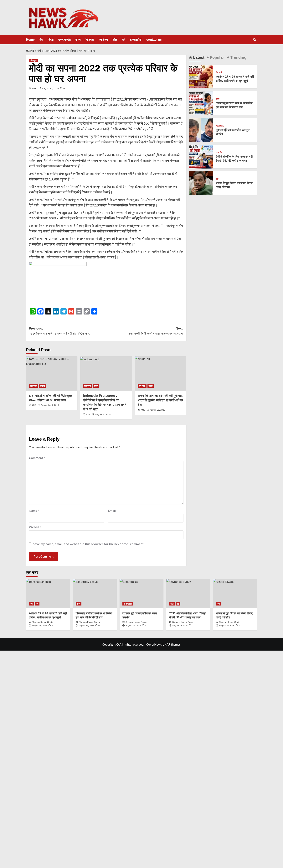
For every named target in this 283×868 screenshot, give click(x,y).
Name (34, 510)
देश (41, 39)
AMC (34, 88)
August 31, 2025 (103, 414)
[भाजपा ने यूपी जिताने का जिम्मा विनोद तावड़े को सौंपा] (201, 183)
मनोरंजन (103, 39)
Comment (37, 458)
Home (30, 39)
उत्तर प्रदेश (64, 39)
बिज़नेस (89, 39)
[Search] (254, 39)
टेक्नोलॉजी (136, 39)
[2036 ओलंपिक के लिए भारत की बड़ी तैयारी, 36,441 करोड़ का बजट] (201, 156)
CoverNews (154, 644)
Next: (156, 331)
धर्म (123, 39)
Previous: (59, 331)
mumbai (220, 126)
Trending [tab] (237, 57)
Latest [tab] (198, 57)
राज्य (78, 39)
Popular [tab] (216, 57)
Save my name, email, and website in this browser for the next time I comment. (88, 544)
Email (113, 510)
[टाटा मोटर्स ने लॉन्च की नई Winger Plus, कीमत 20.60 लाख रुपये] (51, 373)
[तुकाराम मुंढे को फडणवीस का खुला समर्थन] (201, 129)
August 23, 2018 (50, 88)
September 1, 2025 (50, 405)
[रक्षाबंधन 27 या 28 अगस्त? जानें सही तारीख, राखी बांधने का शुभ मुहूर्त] (201, 76)
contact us (154, 39)
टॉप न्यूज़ (33, 60)
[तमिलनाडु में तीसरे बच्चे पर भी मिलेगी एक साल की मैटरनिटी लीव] (201, 103)
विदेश (51, 39)
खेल (115, 39)
